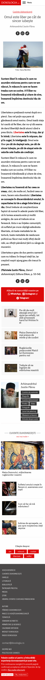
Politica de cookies (11, 653)
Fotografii (26, 407)
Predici (24, 403)
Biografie (25, 396)
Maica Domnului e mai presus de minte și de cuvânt (28, 335)
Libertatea (19, 132)
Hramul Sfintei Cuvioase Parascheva (18, 599)
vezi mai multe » (22, 436)
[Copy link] (27, 33)
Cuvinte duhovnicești (22, 11)
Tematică (6, 617)
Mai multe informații (16, 669)
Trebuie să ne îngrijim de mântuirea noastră (29, 367)
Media (4, 592)
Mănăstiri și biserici (29, 415)
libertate (16, 556)
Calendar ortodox (10, 628)
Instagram (30, 293)
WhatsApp (16, 293)
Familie (5, 577)
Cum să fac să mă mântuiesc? (26, 505)
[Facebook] (18, 33)
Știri (4, 595)
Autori (5, 606)
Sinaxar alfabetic (10, 621)
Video (33, 403)
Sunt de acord (7, 674)
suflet (29, 556)
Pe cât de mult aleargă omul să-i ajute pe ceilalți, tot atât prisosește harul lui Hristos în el (29, 316)
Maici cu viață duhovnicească (15, 614)
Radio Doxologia (9, 635)
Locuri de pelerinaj (29, 411)
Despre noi (7, 649)
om (10, 551)
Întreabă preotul (10, 588)
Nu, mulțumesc (21, 674)
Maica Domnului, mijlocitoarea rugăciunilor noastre (16, 473)
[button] (27, 2)
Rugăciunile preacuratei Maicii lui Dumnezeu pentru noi (28, 352)
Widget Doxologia (10, 632)
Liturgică (6, 581)
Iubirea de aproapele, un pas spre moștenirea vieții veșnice (30, 525)
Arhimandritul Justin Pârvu (22, 26)
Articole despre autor (30, 419)
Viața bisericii (8, 570)
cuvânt (33, 551)
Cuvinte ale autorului (30, 392)
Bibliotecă (7, 585)
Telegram (24, 297)
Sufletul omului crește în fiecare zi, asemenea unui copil (30, 487)
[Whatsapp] (22, 33)
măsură (21, 551)
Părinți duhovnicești (11, 610)
